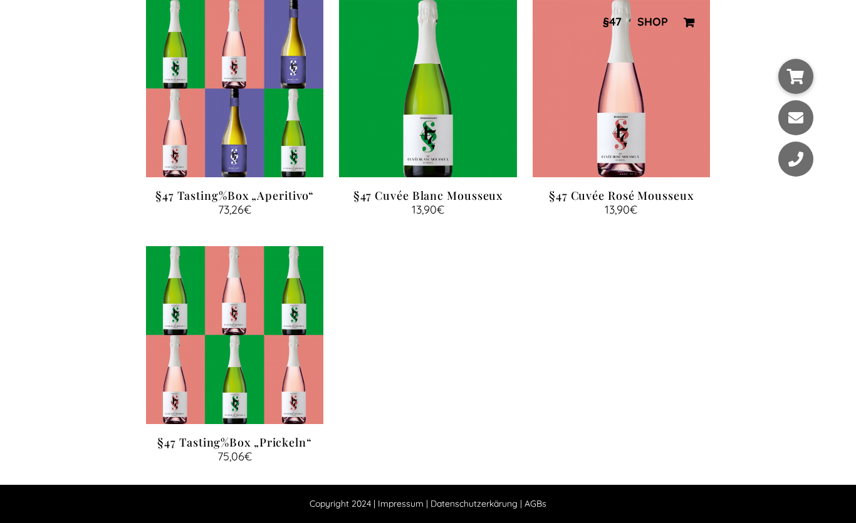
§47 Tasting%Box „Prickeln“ (234, 442)
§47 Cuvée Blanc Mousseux (428, 195)
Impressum (401, 503)
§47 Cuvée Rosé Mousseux (621, 195)
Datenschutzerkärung (474, 503)
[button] (795, 76)
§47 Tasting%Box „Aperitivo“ (234, 195)
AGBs (535, 503)
